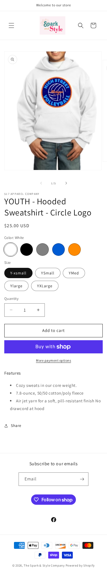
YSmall (47, 273)
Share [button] (16, 425)
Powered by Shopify (80, 565)
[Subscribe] (82, 479)
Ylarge (16, 285)
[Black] (26, 249)
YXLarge (45, 285)
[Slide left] (41, 183)
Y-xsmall (18, 273)
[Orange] (74, 249)
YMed (74, 273)
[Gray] (42, 249)
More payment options (53, 360)
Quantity (11, 298)
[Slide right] (66, 183)
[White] (10, 249)
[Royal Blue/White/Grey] (58, 249)
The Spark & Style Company (44, 565)
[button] (11, 25)
